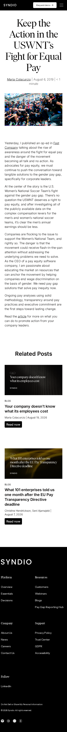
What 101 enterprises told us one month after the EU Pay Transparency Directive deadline (30, 497)
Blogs (38, 600)
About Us (6, 633)
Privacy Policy (43, 633)
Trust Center (42, 639)
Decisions (6, 600)
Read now (13, 424)
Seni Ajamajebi (41, 510)
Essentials (7, 593)
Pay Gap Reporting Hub (49, 607)
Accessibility (42, 653)
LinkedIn (6, 686)
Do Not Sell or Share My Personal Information (22, 704)
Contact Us (7, 653)
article (22, 316)
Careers (6, 646)
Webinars (41, 593)
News (4, 639)
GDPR (38, 646)
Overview (6, 587)
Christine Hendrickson (18, 510)
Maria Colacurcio (19, 79)
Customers (41, 587)
